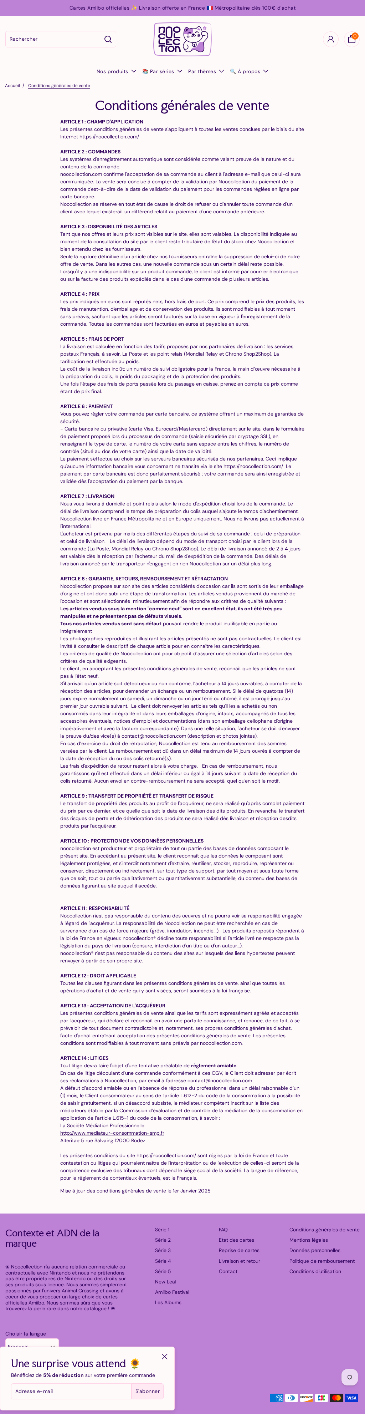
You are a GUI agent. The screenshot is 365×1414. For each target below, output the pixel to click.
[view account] (331, 39)
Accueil (12, 85)
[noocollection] (182, 39)
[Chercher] (108, 39)
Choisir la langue (25, 1334)
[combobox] (53, 39)
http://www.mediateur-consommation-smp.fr (112, 1133)
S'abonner (147, 1391)
